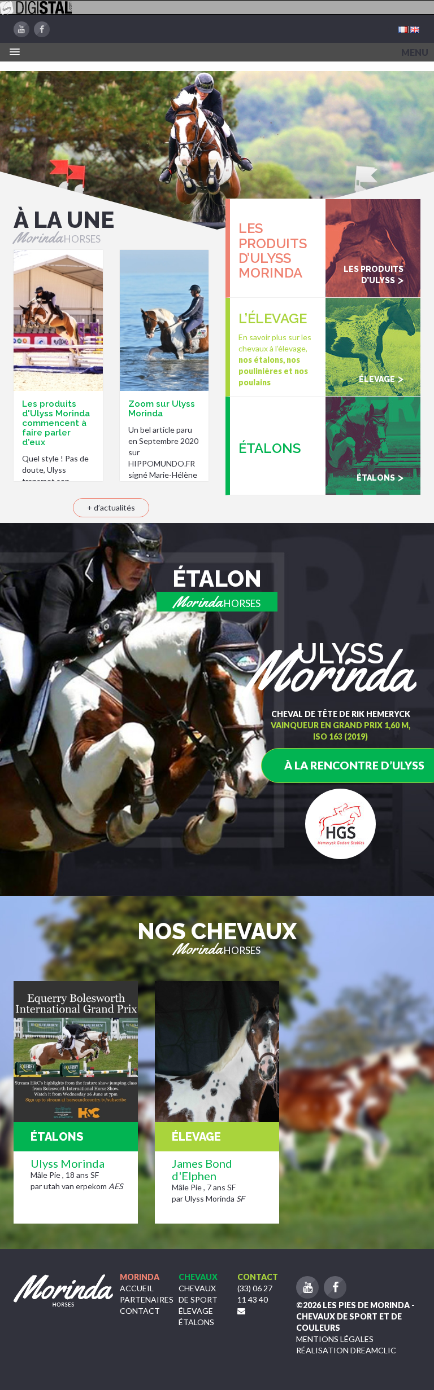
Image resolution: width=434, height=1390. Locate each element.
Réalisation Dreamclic (346, 1350)
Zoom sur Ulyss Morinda (161, 409)
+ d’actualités (111, 507)
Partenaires (146, 1299)
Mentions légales (335, 1339)
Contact (140, 1311)
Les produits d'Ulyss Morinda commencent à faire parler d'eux (56, 423)
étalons (196, 1322)
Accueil (137, 1288)
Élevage (196, 1311)
